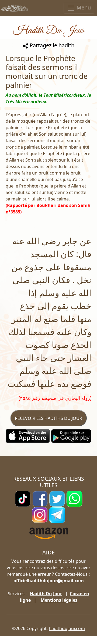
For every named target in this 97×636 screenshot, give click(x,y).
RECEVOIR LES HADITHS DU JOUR (48, 418)
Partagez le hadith (51, 45)
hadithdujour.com (67, 628)
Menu (83, 7)
